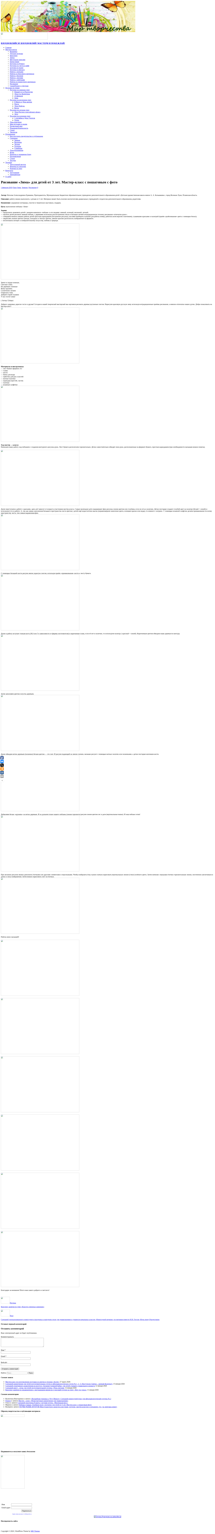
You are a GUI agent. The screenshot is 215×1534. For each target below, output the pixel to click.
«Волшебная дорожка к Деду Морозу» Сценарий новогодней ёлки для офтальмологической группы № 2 (71, 1399)
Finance (8, 1401)
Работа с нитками (16, 72)
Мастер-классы (11, 50)
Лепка (12, 58)
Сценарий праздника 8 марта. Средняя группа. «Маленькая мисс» (42, 1403)
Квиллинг (14, 56)
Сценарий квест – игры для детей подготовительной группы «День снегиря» (35, 1388)
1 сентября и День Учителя (24, 118)
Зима (16, 98)
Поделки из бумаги (17, 64)
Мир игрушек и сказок (18, 124)
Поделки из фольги (17, 70)
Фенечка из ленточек (18, 166)
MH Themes (35, 1531)
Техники (8, 162)
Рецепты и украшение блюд (20, 154)
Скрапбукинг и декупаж (19, 86)
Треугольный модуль (18, 164)
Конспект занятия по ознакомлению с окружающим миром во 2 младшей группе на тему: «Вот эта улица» (46, 1390)
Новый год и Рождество (23, 92)
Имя (3, 1350)
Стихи (12, 158)
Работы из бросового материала (22, 74)
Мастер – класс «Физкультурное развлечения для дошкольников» (43, 1401)
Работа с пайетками (17, 80)
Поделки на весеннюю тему (20, 100)
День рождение (16, 122)
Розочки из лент (16, 168)
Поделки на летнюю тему (19, 110)
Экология (13, 132)
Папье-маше (14, 62)
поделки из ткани (16, 68)
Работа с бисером (16, 76)
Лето (16, 114)
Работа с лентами (16, 78)
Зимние (17, 140)
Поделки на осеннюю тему (20, 116)
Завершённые (15, 175)
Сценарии (14, 138)
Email (3, 1356)
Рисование (14, 84)
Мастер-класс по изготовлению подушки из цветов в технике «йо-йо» (32, 1382)
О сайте (8, 177)
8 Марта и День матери (23, 102)
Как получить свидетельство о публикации (26, 136)
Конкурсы (9, 170)
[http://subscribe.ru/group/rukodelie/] (107, 1517)
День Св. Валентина (22, 94)
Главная (8, 48)
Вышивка (13, 52)
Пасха (16, 104)
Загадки (13, 160)
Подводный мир (16, 126)
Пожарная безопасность (19, 128)
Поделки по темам (12, 88)
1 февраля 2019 (6, 188)
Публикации (10, 134)
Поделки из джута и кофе (19, 66)
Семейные (18, 148)
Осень (16, 120)
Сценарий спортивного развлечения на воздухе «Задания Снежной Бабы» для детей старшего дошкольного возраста (50, 1386)
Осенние (17, 146)
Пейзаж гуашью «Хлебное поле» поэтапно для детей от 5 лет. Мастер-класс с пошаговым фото (55, 1405)
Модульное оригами (17, 60)
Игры (12, 152)
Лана (15, 188)
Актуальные (14, 173)
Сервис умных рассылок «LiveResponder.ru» (22, 1514)
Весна (16, 108)
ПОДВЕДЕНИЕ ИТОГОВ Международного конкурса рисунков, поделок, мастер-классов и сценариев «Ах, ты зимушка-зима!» (68, 1407)
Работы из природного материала (22, 82)
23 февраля (18, 96)
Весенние (18, 142)
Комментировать (7, 1337)
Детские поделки (16, 54)
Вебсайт (4, 1362)
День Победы (19, 106)
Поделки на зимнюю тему (20, 90)
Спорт (12, 130)
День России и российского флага (27, 112)
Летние (17, 144)
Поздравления (15, 156)
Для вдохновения (16, 150)
